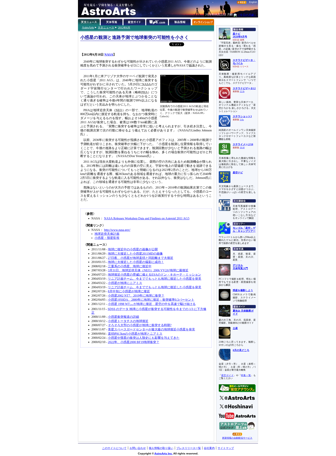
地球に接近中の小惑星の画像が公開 (133, 249)
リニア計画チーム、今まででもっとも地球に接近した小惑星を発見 (154, 278)
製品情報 (180, 21)
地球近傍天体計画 (106, 233)
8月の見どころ (241, 350)
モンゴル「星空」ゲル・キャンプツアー (244, 229)
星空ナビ (238, 172)
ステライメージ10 (243, 144)
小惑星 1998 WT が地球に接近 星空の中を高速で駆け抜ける (152, 304)
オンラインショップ (203, 21)
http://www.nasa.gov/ (117, 229)
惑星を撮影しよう (243, 290)
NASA (108, 54)
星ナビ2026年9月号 (240, 35)
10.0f (242, 148)
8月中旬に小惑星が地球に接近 (129, 291)
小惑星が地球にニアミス (125, 283)
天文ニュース (106, 27)
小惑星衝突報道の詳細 (123, 316)
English (253, 2)
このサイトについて (114, 448)
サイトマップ (226, 448)
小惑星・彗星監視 (106, 237)
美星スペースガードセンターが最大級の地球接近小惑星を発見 (151, 329)
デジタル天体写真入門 (240, 267)
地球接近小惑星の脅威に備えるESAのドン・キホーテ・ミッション (154, 274)
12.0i (242, 91)
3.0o (242, 120)
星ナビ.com (157, 21)
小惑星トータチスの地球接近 (128, 321)
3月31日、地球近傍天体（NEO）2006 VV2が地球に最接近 (148, 270)
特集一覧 (246, 375)
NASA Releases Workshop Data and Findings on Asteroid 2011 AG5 (146, 218)
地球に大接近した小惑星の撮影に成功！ (136, 262)
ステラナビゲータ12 (244, 88)
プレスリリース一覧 (188, 448)
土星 (235, 328)
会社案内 (209, 448)
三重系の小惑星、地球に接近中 (129, 266)
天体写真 (112, 21)
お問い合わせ (138, 448)
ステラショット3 (242, 116)
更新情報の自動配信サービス (237, 438)
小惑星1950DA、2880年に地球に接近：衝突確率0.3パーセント (151, 299)
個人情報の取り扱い (161, 448)
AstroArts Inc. (163, 453)
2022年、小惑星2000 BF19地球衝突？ (133, 342)
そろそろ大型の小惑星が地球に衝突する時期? (140, 325)
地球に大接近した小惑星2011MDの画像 (135, 253)
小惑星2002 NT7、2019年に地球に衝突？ (136, 295)
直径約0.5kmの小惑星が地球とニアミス (135, 333)
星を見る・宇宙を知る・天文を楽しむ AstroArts (107, 8)
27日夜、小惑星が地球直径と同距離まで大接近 (140, 257)
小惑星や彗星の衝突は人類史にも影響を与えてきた (143, 337)
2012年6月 (124, 27)
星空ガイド (134, 21)
